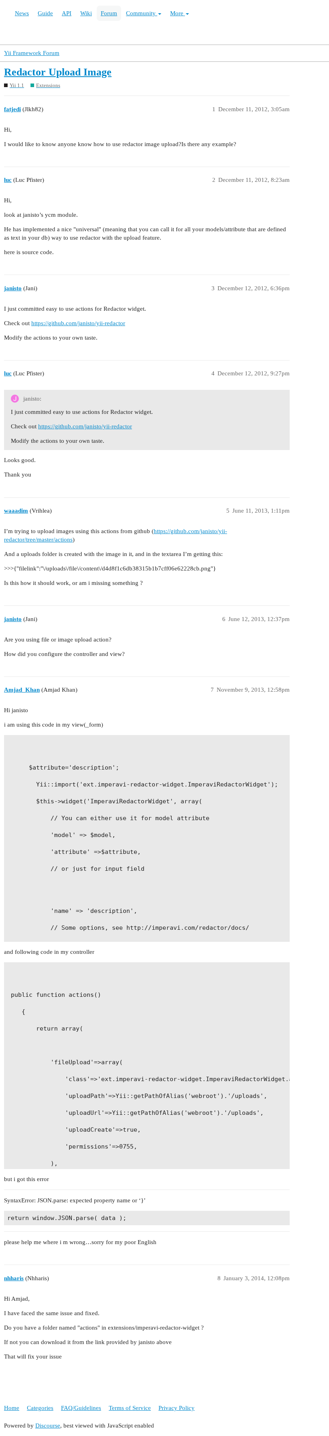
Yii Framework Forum (31, 53)
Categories (40, 1408)
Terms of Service (130, 1408)
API (66, 13)
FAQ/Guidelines (81, 1408)
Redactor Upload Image (58, 72)
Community (141, 13)
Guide (45, 13)
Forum (109, 13)
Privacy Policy (176, 1408)
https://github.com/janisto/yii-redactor (78, 323)
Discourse (47, 1425)
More (177, 13)
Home (11, 1408)
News (22, 13)
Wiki (86, 13)
